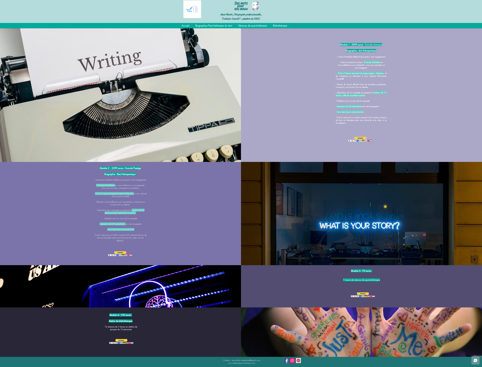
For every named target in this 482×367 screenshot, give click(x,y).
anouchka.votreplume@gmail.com (246, 360)
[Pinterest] (298, 360)
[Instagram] (292, 360)
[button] (360, 139)
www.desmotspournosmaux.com (241, 363)
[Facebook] (286, 360)
